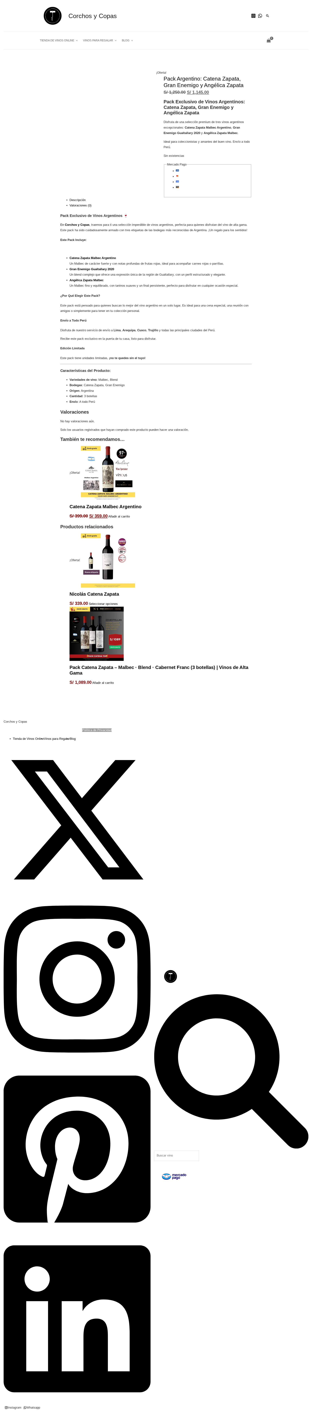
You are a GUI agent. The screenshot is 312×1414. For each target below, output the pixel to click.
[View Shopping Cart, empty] (268, 40)
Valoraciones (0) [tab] (81, 205)
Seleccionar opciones (103, 604)
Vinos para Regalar (98, 40)
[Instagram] (253, 16)
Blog (125, 40)
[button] (267, 16)
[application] (76, 40)
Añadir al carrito (119, 516)
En (74, 224)
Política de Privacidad (97, 730)
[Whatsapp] (260, 16)
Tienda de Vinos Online (57, 40)
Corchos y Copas (92, 15)
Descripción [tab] (78, 200)
